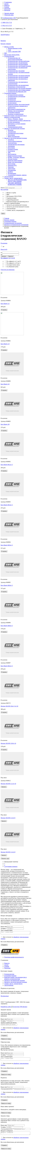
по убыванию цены (12, 266)
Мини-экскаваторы (14, 136)
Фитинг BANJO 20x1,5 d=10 (9, 706)
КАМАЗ (10, 172)
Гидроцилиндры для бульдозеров (18, 64)
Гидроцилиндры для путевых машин (19, 90)
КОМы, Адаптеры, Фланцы (16, 157)
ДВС (9, 152)
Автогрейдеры (12, 143)
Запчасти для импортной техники (14, 128)
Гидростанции (12, 103)
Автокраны (11, 146)
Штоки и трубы (9, 46)
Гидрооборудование (10, 93)
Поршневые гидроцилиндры (16, 87)
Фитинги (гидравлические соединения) (16, 224)
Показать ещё (5, 858)
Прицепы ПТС (12, 165)
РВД (5, 53)
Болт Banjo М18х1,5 (7, 585)
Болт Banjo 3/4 (5, 384)
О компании (8, 2)
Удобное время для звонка (9, 1022)
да (3, 246)
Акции (6, 4)
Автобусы (11, 139)
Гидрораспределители (14, 101)
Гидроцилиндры (9, 56)
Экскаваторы (12, 131)
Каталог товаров (9, 220)
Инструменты (12, 154)
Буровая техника (13, 149)
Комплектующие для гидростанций (18, 104)
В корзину (4, 309)
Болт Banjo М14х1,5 (7, 505)
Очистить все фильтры (7, 269)
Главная (6, 218)
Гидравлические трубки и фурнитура (19, 120)
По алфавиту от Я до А (13, 263)
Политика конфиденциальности (14, 957)
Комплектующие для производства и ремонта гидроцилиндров (15, 116)
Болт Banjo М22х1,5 (7, 666)
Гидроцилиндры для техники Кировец (19, 88)
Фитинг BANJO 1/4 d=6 (8, 818)
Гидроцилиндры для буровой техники (19, 66)
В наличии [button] (4, 243)
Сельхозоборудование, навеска (17, 175)
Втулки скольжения (14, 122)
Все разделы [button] (4, 189)
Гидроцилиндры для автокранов (17, 63)
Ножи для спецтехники (15, 162)
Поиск (3, 187)
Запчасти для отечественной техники (15, 138)
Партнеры (7, 8)
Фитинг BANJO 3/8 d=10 (8, 743)
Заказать (3, 787)
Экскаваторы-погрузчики (15, 133)
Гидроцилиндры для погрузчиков (18, 77)
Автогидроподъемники (15, 141)
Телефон (3, 1127)
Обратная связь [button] (9, 15)
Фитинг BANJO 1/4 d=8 (8, 852)
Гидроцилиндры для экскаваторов (18, 85)
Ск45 (9, 50)
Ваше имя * (4, 1125)
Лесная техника (12, 159)
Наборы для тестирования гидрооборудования (16, 111)
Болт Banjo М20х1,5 (7, 625)
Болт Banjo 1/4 (5, 344)
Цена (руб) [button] (4, 249)
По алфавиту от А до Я (13, 261)
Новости (7, 5)
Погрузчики (11, 164)
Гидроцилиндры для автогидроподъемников (15, 58)
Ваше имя (4, 926)
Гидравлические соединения (16, 96)
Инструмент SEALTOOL (12, 54)
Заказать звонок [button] (9, 13)
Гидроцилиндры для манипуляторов (19, 75)
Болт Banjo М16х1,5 (7, 545)
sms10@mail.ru (5, 34)
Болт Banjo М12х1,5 (7, 464)
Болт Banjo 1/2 (5, 303)
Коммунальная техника (15, 155)
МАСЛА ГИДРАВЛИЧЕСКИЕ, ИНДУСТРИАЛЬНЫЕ (17, 180)
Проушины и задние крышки (17, 123)
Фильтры (10, 130)
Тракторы (11, 167)
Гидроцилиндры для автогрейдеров (18, 61)
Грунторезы (11, 151)
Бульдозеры (11, 135)
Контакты (7, 10)
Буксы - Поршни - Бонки (15, 119)
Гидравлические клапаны (15, 95)
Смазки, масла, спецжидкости (13, 178)
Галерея (6, 7)
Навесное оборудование (15, 160)
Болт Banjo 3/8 (5, 424)
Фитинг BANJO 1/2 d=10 (8, 783)
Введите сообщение (7, 1130)
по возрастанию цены (13, 265)
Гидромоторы (12, 98)
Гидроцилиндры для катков (16, 71)
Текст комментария (6, 930)
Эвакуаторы (11, 168)
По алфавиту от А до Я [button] (8, 258)
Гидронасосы (12, 99)
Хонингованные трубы (15, 48)
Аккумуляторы (8, 176)
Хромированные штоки (15, 127)
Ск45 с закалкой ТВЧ (14, 51)
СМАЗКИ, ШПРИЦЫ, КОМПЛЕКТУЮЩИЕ (15, 183)
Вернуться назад (6, 1039)
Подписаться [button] (5, 996)
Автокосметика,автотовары (16, 144)
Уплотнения (11, 125)
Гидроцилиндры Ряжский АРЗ (17, 91)
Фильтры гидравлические (15, 114)
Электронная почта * (7, 1089)
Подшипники (12, 173)
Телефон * (4, 928)
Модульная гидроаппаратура (16, 109)
